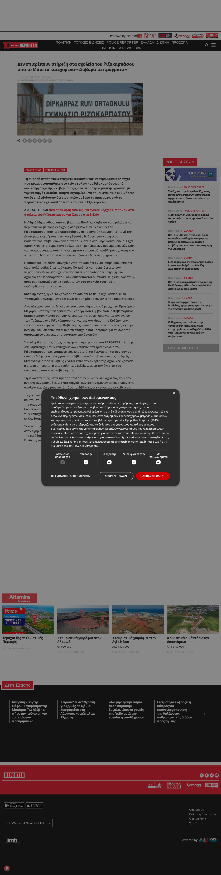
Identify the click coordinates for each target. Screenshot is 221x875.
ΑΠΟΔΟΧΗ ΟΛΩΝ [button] (153, 476)
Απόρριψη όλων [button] (116, 476)
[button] (70, 476)
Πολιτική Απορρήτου (86, 446)
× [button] (174, 393)
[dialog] (110, 437)
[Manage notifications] (6, 868)
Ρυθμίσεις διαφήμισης (64, 441)
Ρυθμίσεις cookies (62, 446)
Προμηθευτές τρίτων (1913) (141, 420)
